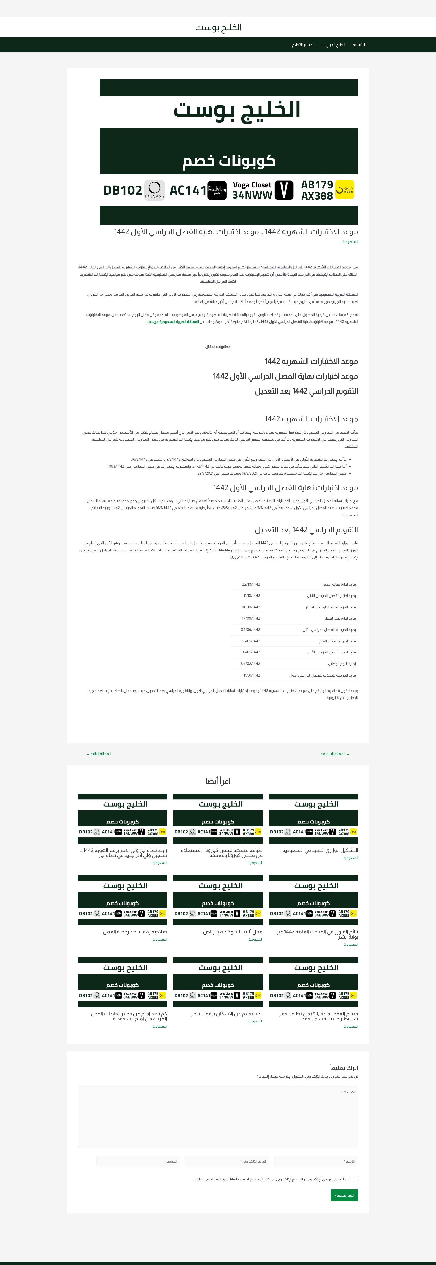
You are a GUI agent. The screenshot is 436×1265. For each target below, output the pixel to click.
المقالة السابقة (335, 754)
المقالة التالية (98, 754)
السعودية (350, 241)
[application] (323, 44)
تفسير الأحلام (302, 45)
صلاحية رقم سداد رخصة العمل (135, 932)
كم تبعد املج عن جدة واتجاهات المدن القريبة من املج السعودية (129, 1016)
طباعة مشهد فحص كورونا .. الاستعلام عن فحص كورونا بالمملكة (222, 852)
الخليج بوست (218, 27)
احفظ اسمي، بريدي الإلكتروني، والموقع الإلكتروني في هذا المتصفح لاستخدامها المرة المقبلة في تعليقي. (271, 1179)
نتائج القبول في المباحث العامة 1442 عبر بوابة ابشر (317, 934)
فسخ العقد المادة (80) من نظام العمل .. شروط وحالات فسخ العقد (316, 1016)
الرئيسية (359, 45)
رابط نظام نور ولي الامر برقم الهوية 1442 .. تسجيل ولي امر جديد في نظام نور (123, 852)
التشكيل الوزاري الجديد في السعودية (320, 850)
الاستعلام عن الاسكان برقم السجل (226, 1013)
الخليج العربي (335, 45)
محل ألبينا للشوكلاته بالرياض (233, 932)
